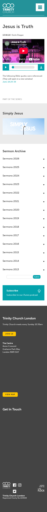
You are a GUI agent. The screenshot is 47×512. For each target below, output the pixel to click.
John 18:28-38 (9, 82)
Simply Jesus (13, 113)
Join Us (9, 334)
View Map (10, 394)
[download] (41, 67)
